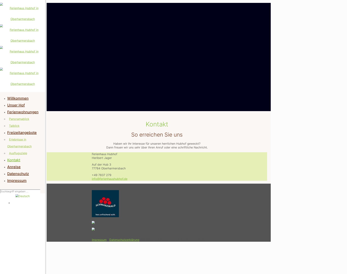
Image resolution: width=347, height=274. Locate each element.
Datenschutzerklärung (124, 240)
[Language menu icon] (23, 196)
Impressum (99, 240)
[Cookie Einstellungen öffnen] (74, 270)
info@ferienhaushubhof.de (109, 179)
